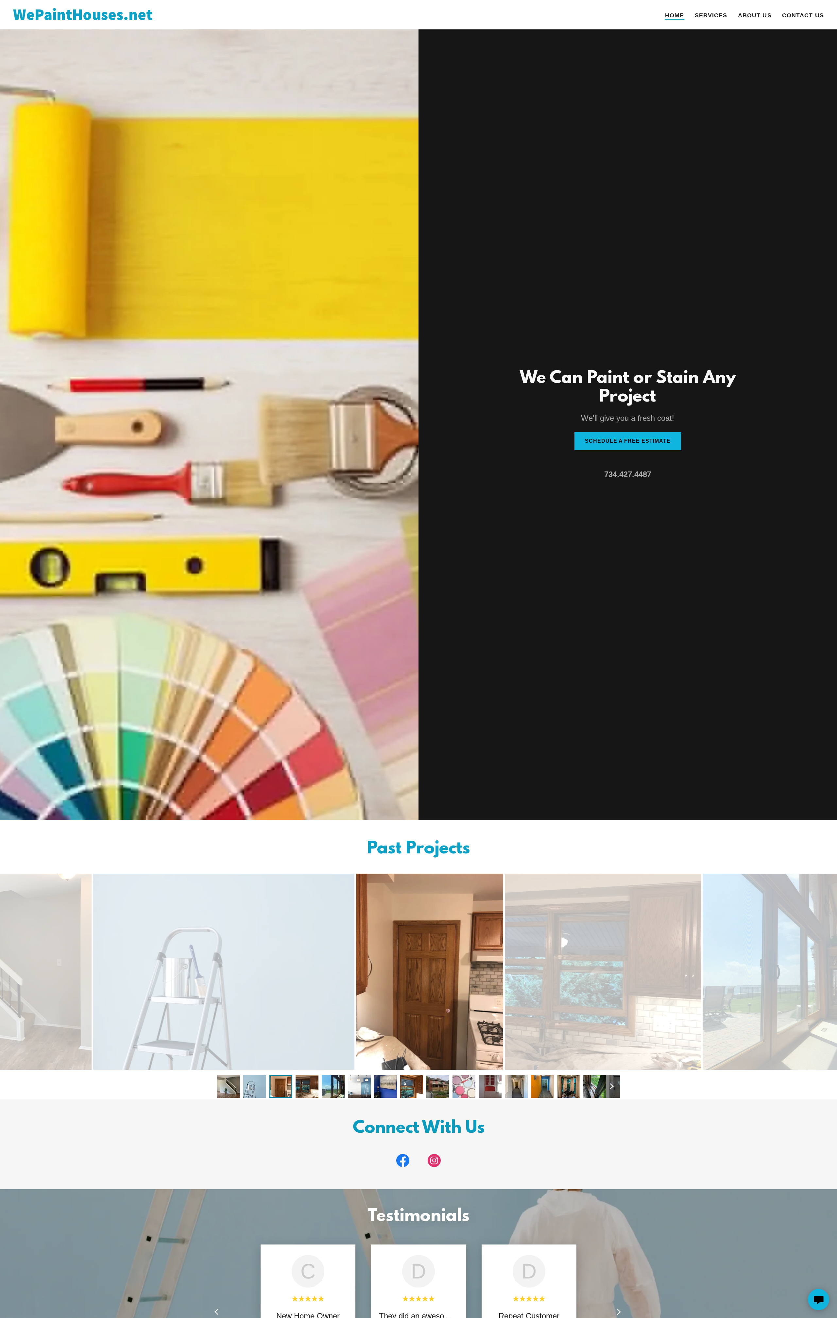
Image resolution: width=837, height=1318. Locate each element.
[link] (155, 18)
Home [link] (674, 15)
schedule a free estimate (628, 441)
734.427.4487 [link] (627, 474)
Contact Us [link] (803, 15)
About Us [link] (755, 15)
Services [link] (711, 15)
